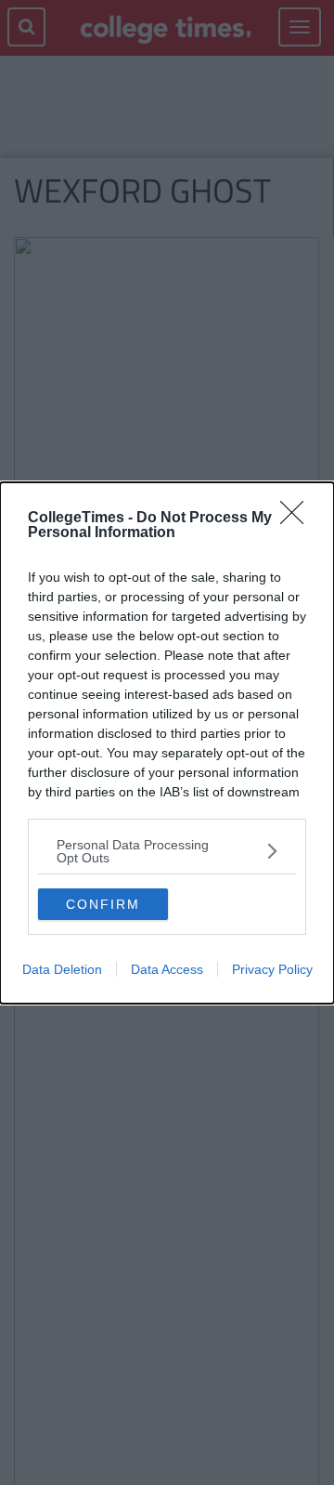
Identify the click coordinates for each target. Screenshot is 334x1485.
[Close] (297, 518)
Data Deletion (62, 969)
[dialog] (167, 743)
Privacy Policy (272, 969)
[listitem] (167, 851)
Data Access (167, 969)
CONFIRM (103, 904)
